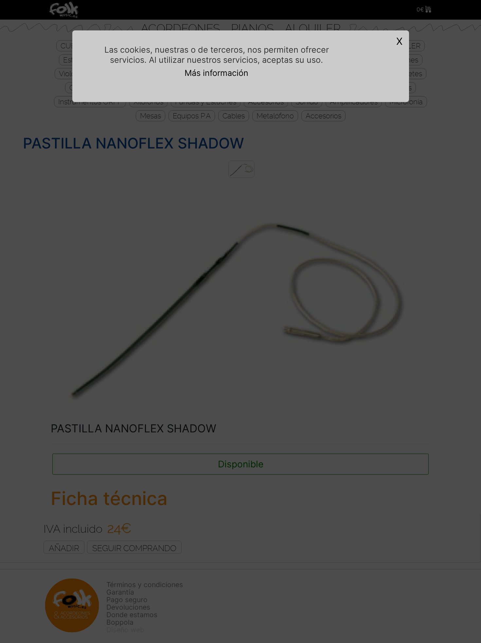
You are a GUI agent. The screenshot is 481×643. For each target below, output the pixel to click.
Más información (216, 73)
